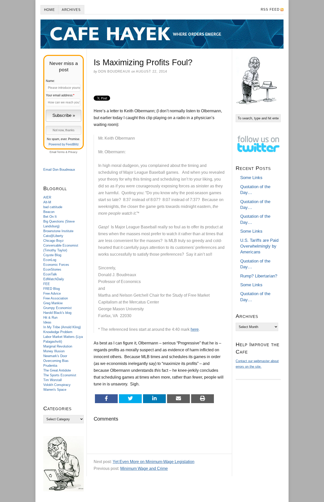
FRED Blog (51, 289)
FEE (46, 284)
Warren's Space (54, 389)
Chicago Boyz (53, 241)
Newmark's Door (55, 356)
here (195, 329)
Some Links (251, 177)
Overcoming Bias (56, 361)
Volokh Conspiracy (57, 385)
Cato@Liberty (53, 236)
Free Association (55, 298)
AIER (47, 197)
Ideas (47, 322)
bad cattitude (52, 207)
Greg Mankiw (53, 303)
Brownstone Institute (58, 231)
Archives (71, 10)
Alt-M (47, 202)
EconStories (52, 269)
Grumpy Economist (57, 308)
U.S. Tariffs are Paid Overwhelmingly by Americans (259, 246)
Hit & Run (50, 317)
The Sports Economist (59, 375)
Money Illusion (54, 351)
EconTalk (50, 274)
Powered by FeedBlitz (64, 144)
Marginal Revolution (57, 346)
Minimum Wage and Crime (144, 468)
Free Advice (52, 293)
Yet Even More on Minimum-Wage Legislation (153, 462)
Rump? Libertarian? (258, 276)
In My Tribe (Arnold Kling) (62, 327)
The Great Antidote (57, 370)
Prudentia (50, 365)
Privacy (72, 152)
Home (49, 10)
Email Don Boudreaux (59, 169)
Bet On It (50, 217)
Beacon (48, 212)
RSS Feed (270, 9)
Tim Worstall (52, 380)
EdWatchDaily (53, 279)
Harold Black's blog (57, 313)
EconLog (49, 260)
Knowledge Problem (57, 332)
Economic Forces (56, 265)
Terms (61, 152)
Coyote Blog (52, 255)
